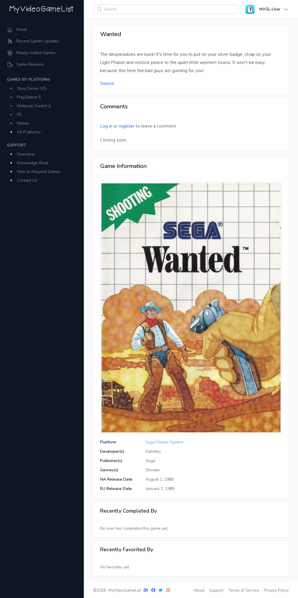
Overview (26, 154)
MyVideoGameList (124, 590)
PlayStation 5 (29, 97)
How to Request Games (39, 171)
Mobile (23, 123)
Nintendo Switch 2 (34, 106)
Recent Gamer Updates (37, 41)
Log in (106, 126)
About (198, 590)
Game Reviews (30, 64)
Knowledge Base (32, 163)
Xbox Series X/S (32, 88)
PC (19, 114)
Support (216, 590)
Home (21, 29)
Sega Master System (164, 442)
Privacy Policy (276, 590)
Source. (107, 83)
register (126, 126)
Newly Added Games (36, 52)
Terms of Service (243, 590)
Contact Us (27, 180)
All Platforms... (30, 132)
